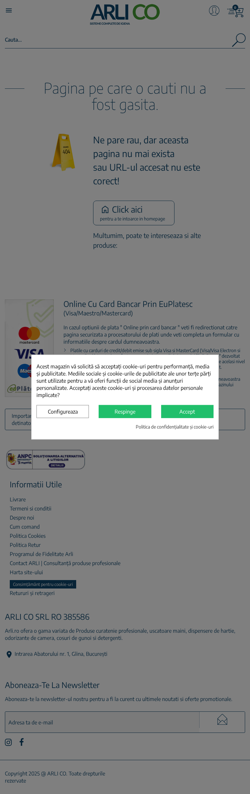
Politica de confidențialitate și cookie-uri (175, 426)
